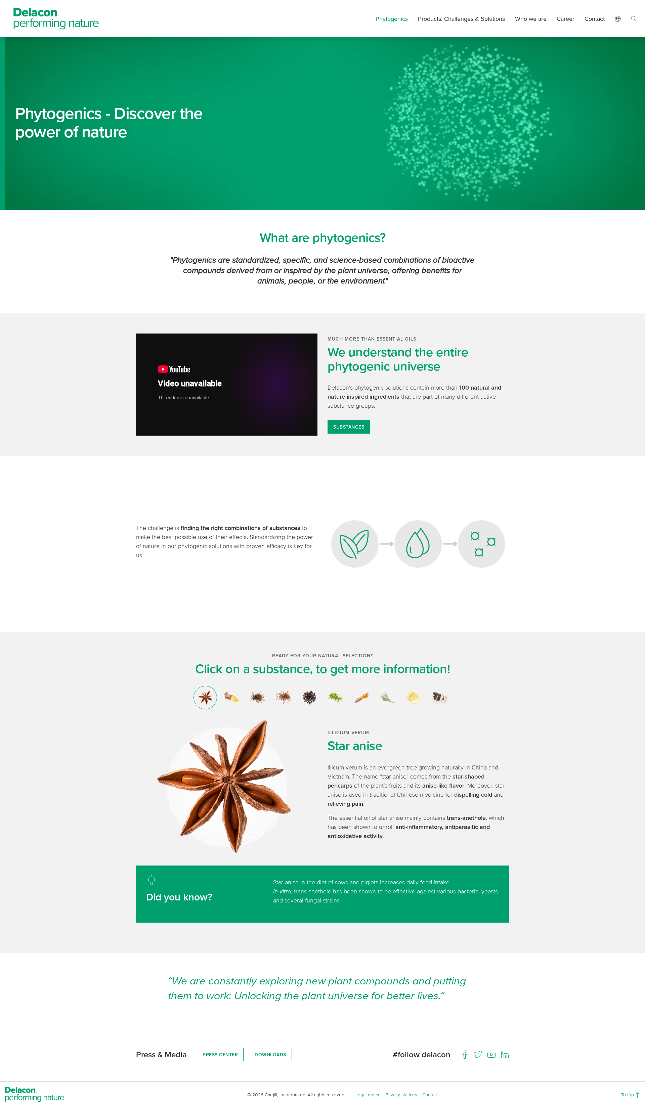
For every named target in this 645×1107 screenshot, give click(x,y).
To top (628, 1094)
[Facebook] (465, 1054)
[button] (618, 18)
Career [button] (565, 18)
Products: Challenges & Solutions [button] (461, 18)
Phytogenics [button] (392, 18)
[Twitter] (478, 1054)
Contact (595, 18)
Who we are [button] (531, 18)
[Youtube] (491, 1054)
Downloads (270, 1054)
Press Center (220, 1054)
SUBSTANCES (348, 427)
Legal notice (368, 1094)
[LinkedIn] (505, 1054)
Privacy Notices (401, 1094)
